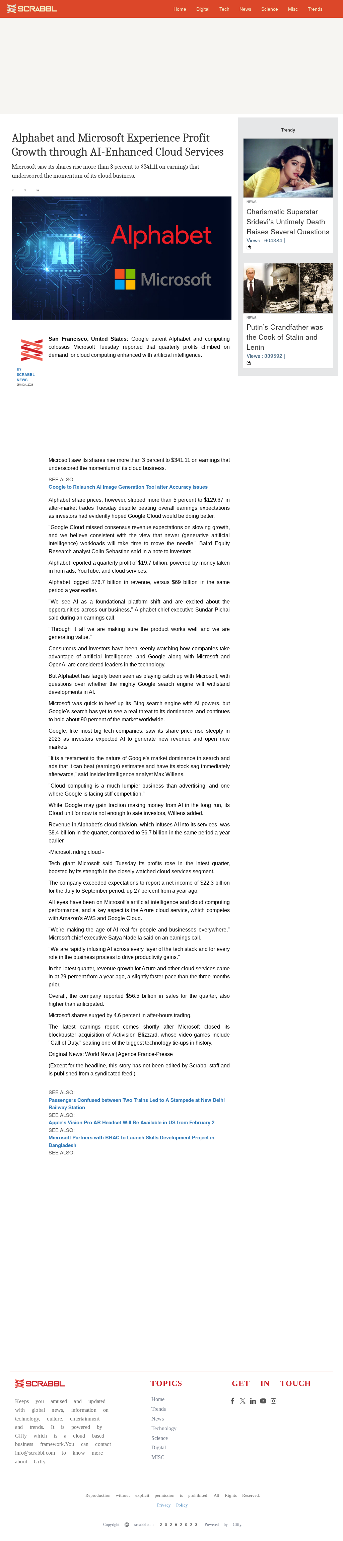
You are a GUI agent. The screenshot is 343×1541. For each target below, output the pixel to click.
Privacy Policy (172, 1505)
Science (269, 9)
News (245, 9)
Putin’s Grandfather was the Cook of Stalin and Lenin (285, 337)
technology (164, 1428)
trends (158, 1409)
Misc (293, 9)
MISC (157, 1457)
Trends (315, 9)
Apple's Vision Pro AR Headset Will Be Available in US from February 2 (131, 1122)
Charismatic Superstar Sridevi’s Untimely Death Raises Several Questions (288, 221)
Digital (202, 9)
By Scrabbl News (26, 374)
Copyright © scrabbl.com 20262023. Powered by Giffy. (172, 1524)
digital (158, 1447)
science (159, 1438)
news (157, 1418)
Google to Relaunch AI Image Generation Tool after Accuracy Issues (128, 486)
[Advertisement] (171, 64)
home (180, 9)
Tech (224, 9)
